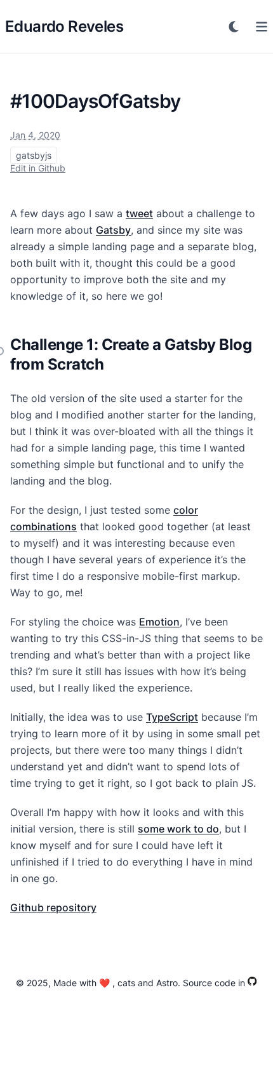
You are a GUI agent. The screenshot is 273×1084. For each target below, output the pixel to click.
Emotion (159, 621)
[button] (233, 26)
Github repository (53, 907)
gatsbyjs (33, 155)
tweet (139, 213)
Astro (167, 982)
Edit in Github (37, 168)
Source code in (214, 982)
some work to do (178, 828)
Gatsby (113, 230)
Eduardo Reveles (64, 26)
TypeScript (172, 717)
